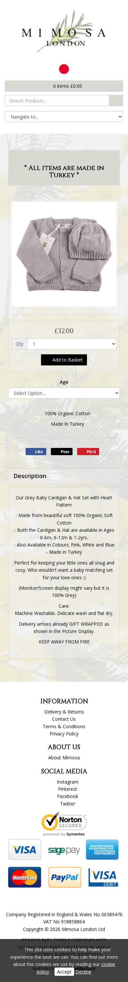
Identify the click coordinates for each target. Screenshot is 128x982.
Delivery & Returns (64, 712)
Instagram (67, 782)
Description (29, 476)
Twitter (67, 804)
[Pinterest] (64, 69)
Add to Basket (67, 360)
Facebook (67, 796)
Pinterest (67, 789)
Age (64, 382)
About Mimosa (64, 757)
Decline (83, 972)
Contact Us (64, 719)
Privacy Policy (64, 734)
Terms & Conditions (64, 726)
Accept (64, 972)
